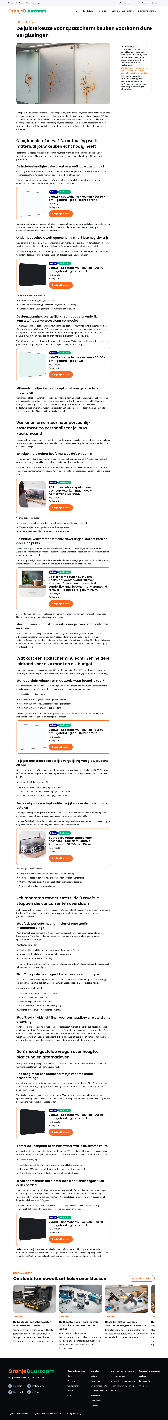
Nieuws (136, 3)
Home (76, 11)
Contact (155, 3)
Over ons (145, 3)
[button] (15, 3)
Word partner (124, 3)
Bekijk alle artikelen (141, 1278)
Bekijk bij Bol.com (60, 213)
